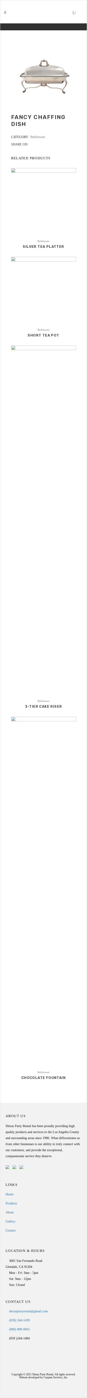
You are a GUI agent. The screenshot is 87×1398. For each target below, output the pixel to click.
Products (11, 1203)
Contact (11, 1230)
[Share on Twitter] (36, 144)
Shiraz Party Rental (42, 1374)
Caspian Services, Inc (55, 1377)
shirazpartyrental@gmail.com (28, 1311)
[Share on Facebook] (31, 144)
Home (9, 1194)
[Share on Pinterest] (46, 144)
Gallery (10, 1221)
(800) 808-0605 (19, 1329)
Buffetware (37, 137)
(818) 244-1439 (19, 1320)
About (10, 1212)
